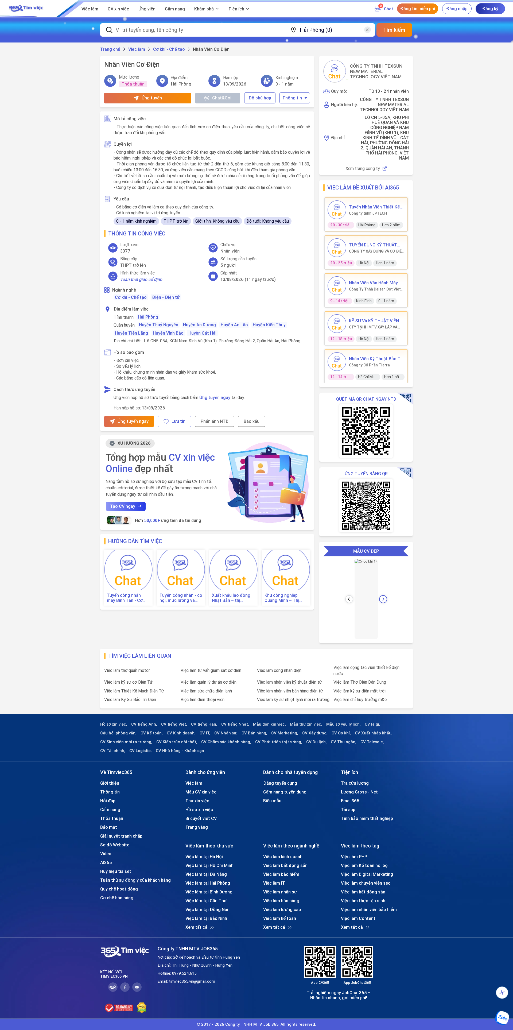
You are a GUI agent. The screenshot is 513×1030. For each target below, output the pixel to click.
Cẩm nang (175, 8)
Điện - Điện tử (166, 297)
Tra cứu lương (355, 783)
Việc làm (89, 8)
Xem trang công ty (362, 168)
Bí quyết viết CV (201, 818)
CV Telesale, (372, 741)
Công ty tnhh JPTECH (368, 213)
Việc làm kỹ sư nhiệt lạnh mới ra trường (293, 699)
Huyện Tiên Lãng (131, 333)
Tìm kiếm (394, 29)
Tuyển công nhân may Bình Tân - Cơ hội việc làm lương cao (125, 598)
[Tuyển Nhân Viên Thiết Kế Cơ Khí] (337, 209)
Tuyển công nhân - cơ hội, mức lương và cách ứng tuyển (181, 598)
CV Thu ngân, (343, 741)
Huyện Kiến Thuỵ (269, 324)
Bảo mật (108, 827)
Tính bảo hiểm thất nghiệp (367, 818)
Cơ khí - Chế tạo (131, 297)
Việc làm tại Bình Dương (208, 891)
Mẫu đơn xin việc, (269, 724)
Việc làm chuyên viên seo (366, 883)
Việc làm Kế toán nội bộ (364, 865)
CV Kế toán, (152, 733)
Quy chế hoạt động (119, 888)
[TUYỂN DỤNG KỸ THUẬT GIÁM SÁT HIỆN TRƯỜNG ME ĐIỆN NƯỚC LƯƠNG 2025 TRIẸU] (337, 247)
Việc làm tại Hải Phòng (207, 883)
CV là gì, (372, 724)
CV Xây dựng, (315, 733)
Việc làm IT (274, 883)
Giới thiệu (109, 783)
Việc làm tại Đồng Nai (206, 909)
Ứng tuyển (152, 97)
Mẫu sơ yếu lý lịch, (343, 724)
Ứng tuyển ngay (214, 397)
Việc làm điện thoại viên (202, 699)
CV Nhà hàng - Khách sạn (180, 750)
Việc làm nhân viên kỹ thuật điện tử (289, 682)
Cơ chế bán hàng (116, 897)
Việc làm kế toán (279, 918)
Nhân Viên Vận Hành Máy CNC (373, 282)
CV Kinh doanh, (181, 733)
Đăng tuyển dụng (280, 783)
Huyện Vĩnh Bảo (168, 333)
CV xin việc (118, 8)
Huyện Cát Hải (202, 333)
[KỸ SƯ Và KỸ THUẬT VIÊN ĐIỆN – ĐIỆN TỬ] (337, 323)
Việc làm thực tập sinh (363, 900)
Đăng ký (490, 8)
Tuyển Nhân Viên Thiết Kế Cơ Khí (374, 207)
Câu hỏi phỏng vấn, (118, 733)
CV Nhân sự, (226, 733)
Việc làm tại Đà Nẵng (206, 874)
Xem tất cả (196, 927)
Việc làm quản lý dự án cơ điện (208, 682)
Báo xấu (251, 421)
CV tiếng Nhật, (235, 724)
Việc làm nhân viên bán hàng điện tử (290, 691)
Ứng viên (147, 8)
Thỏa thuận (111, 818)
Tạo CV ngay (122, 506)
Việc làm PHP (354, 856)
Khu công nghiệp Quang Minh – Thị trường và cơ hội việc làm (285, 598)
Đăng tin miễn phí (417, 8)
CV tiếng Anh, (144, 724)
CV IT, (205, 733)
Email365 (350, 800)
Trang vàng (196, 827)
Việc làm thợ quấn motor (127, 670)
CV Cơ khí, (341, 733)
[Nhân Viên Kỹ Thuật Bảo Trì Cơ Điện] (337, 361)
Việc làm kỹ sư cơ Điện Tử (128, 682)
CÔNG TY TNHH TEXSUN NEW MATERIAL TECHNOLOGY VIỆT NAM (376, 71)
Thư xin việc (197, 800)
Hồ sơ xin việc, (113, 724)
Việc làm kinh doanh (282, 856)
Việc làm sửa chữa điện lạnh (206, 691)
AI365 (106, 862)
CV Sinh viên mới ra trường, (126, 741)
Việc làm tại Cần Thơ (206, 900)
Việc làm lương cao (282, 909)
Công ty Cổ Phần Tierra (369, 365)
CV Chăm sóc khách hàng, (226, 741)
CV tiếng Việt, (174, 724)
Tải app (348, 809)
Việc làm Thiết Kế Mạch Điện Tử (134, 691)
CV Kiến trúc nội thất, (176, 741)
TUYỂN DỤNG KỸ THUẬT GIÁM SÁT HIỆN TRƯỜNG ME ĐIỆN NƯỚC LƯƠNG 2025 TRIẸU (373, 244)
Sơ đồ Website (114, 844)
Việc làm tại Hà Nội (204, 856)
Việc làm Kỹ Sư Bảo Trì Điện (130, 699)
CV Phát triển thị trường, (278, 741)
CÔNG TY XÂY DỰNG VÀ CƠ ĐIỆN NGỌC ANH (377, 251)
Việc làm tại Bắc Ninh (206, 918)
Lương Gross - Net (359, 791)
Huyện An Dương (199, 324)
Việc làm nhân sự (280, 891)
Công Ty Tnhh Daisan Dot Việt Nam (375, 289)
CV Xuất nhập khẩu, (373, 733)
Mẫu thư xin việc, (306, 724)
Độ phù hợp (259, 97)
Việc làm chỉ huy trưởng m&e (360, 699)
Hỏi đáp (107, 800)
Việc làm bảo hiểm (281, 874)
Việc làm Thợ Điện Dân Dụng (359, 682)
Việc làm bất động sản (285, 865)
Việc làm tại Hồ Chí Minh (209, 865)
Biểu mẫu (272, 800)
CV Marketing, (284, 733)
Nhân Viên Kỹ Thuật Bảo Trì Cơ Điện (376, 358)
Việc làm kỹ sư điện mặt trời (359, 691)
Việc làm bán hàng (281, 900)
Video (105, 853)
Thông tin (292, 97)
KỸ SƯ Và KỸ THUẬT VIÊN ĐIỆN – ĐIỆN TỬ (374, 320)
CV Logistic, (140, 750)
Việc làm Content (358, 918)
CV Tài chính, (112, 750)
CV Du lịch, (316, 741)
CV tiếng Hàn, (204, 724)
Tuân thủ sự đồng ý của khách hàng (135, 880)
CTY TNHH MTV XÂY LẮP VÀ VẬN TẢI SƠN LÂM (373, 327)
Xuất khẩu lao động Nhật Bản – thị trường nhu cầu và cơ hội (233, 598)
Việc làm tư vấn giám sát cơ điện (211, 670)
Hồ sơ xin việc (199, 809)
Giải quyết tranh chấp (121, 836)
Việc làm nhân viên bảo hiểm (369, 909)
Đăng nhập (457, 8)
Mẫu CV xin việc (200, 791)
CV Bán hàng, (254, 733)
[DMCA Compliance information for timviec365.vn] (141, 1007)
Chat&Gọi (221, 97)
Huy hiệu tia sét (115, 871)
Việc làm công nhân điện (279, 670)
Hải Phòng (148, 317)
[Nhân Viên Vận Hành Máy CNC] (337, 285)
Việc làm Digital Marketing (367, 874)
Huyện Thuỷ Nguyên (158, 324)
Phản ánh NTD (214, 421)
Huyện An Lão (234, 324)
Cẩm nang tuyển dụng (284, 791)
